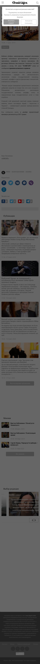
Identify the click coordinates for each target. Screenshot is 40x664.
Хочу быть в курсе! (11, 22)
